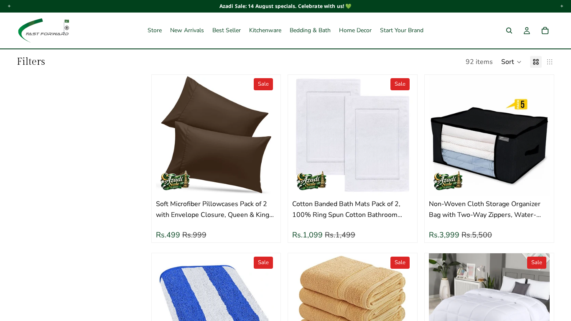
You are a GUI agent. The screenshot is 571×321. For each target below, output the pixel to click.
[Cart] (545, 30)
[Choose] (263, 183)
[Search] (509, 30)
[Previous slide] (168, 135)
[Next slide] (263, 135)
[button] (511, 62)
